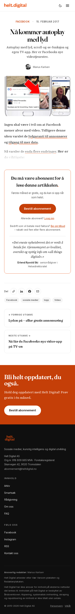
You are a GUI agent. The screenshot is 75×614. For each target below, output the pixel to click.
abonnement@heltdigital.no (20, 468)
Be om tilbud (58, 226)
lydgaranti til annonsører (47, 136)
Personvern (56, 605)
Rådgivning (10, 499)
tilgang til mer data (23, 142)
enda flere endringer (40, 151)
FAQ (6, 513)
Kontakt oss (11, 553)
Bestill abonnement (37, 208)
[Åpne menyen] (67, 5)
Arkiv (7, 485)
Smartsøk (10, 492)
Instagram (10, 539)
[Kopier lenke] (13, 291)
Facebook (23, 21)
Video (57, 300)
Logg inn (49, 218)
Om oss (8, 506)
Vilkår (68, 605)
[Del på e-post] (37, 291)
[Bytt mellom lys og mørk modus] (60, 5)
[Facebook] (29, 291)
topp (46, 300)
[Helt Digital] (15, 5)
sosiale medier (30, 300)
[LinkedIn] (21, 291)
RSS (6, 546)
